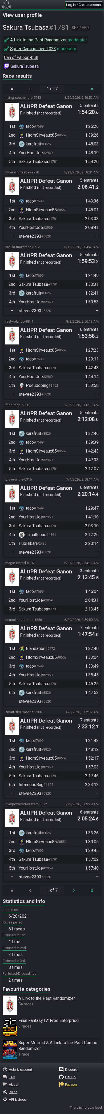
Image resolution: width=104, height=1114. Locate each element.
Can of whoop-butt (21, 57)
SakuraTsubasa (24, 66)
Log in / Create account (84, 5)
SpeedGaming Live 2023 (33, 48)
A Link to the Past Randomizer (38, 39)
